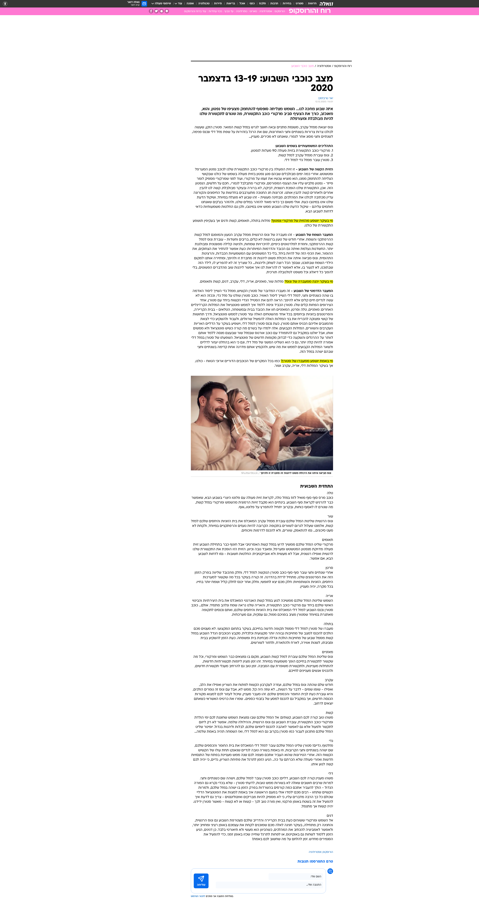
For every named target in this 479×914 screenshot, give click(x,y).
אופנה (190, 3)
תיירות (218, 3)
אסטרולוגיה (265, 11)
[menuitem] (310, 4)
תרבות (274, 3)
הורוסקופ (279, 11)
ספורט (299, 3)
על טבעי (229, 11)
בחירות (287, 3)
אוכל (242, 3)
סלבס (262, 3)
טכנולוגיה (204, 3)
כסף (252, 3)
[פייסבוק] (151, 11)
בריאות (230, 3)
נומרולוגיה (241, 11)
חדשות (312, 3)
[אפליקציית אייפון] (161, 11)
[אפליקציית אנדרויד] (166, 11)
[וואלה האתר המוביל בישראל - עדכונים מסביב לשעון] (326, 4)
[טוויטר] (156, 11)
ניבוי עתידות (215, 11)
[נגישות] (5, 3)
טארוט (253, 11)
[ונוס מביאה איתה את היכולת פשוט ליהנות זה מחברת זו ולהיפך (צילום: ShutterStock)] (262, 426)
